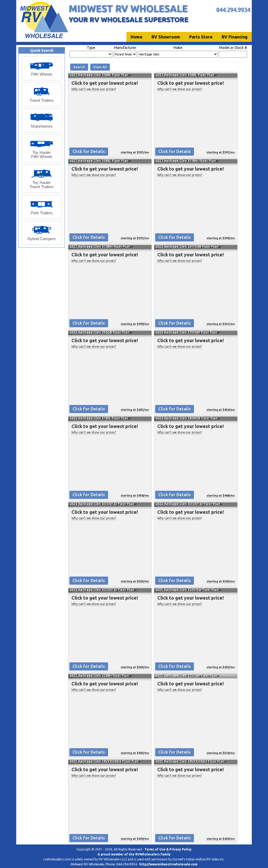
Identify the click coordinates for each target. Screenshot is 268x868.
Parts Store (201, 37)
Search (79, 67)
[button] (42, 68)
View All (100, 67)
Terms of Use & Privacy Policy (168, 849)
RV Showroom (166, 37)
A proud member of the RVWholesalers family (134, 854)
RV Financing (235, 37)
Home (136, 37)
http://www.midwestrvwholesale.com (168, 864)
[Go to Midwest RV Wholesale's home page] (44, 38)
